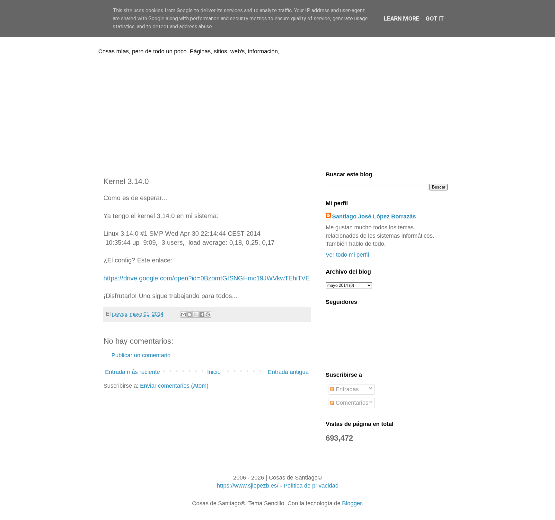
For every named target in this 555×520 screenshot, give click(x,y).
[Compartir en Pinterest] (208, 314)
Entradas (346, 389)
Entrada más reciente (132, 372)
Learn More (401, 18)
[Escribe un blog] (189, 314)
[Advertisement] (277, 112)
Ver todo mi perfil (347, 254)
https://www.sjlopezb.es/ (247, 485)
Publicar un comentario (141, 355)
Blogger (352, 503)
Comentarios (351, 403)
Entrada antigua (288, 372)
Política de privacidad (311, 485)
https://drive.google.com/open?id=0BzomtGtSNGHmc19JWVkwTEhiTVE (206, 278)
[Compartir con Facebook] (201, 314)
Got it (435, 18)
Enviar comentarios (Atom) (174, 386)
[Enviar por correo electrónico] (183, 314)
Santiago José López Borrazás (374, 216)
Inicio (214, 372)
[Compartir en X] (195, 314)
